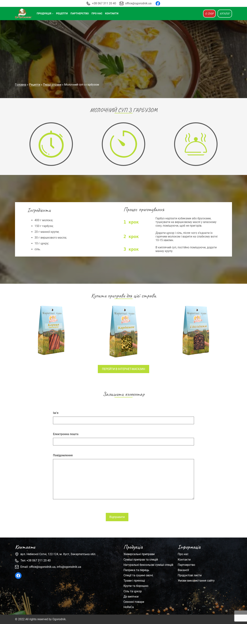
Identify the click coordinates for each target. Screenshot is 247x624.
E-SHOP (209, 13)
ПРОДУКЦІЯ (44, 13)
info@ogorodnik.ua (69, 567)
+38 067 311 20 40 (104, 3)
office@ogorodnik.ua (138, 3)
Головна (20, 84)
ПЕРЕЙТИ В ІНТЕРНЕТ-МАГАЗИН (123, 369)
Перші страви (52, 84)
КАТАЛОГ (225, 13)
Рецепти (34, 84)
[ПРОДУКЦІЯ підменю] (53, 13)
